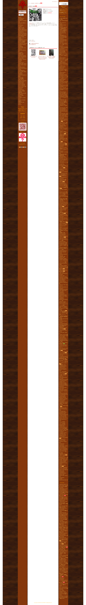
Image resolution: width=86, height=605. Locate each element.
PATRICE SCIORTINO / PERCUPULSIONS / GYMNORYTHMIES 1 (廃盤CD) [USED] (63, 535)
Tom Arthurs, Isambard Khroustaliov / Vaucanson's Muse (63, 390)
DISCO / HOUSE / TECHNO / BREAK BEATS (22, 29)
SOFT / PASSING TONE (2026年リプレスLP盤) (63, 224)
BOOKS (20, 96)
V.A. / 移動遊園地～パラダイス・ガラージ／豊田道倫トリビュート (63, 313)
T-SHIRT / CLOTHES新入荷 (22, 21)
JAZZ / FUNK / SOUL (22, 47)
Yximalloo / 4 (62, 431)
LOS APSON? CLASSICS (20, 26)
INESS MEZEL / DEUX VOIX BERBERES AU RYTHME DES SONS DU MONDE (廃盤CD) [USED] (63, 490)
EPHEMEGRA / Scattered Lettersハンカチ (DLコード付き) (63, 97)
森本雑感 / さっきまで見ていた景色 (63, 213)
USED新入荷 (21, 19)
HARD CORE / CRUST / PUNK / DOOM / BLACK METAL (22, 64)
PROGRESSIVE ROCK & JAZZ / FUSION (22, 36)
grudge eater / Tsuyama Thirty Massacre (63, 170)
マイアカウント (55, 1)
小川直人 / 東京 (62, 310)
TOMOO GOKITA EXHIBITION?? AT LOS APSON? (63, 463)
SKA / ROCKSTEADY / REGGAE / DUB (22, 58)
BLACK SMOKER (22, 84)
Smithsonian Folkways (22, 44)
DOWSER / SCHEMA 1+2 (63, 190)
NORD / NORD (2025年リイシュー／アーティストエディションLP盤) (63, 261)
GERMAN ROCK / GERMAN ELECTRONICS (22, 68)
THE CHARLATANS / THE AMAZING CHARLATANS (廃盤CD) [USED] (63, 510)
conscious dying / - (63, 422)
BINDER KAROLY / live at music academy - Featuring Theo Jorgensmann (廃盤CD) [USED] (63, 486)
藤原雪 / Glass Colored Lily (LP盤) (63, 404)
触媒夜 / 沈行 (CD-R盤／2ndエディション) (63, 222)
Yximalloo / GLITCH (63, 432)
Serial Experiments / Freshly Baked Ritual (62, 234)
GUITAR (20, 60)
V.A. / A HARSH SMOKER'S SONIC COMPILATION (62, 424)
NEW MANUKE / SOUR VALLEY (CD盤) (63, 336)
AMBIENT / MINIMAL (22, 59)
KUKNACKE (21, 77)
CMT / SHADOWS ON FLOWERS (63, 274)
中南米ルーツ (21, 38)
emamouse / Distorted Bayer (62, 442)
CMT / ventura (62, 272)
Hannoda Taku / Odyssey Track (63, 476)
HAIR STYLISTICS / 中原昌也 (22, 76)
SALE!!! (20, 104)
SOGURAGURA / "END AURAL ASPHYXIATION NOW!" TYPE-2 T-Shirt (63, 114)
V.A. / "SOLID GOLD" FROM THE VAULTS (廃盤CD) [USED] (63, 588)
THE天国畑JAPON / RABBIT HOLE (62, 326)
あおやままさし (21, 62)
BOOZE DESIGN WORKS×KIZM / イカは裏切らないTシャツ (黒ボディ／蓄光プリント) (63, 59)
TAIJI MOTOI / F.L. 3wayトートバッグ (63, 163)
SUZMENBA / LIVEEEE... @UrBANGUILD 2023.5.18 (63, 478)
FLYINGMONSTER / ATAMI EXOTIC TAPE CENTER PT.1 (63, 37)
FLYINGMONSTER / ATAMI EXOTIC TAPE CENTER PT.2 (63, 40)
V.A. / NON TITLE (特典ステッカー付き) (63, 352)
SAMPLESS (21, 94)
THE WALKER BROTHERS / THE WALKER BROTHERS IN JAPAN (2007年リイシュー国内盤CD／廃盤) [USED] (63, 551)
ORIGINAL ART (21, 102)
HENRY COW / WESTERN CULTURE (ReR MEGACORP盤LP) (63, 383)
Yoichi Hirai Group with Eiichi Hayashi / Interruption (63, 324)
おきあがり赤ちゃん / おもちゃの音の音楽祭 (63, 428)
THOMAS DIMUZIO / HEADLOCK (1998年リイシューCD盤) (63, 248)
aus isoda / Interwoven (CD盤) (63, 264)
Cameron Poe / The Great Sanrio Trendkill (63, 117)
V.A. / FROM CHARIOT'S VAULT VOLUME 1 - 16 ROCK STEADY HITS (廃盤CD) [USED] (63, 592)
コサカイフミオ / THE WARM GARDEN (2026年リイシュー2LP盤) (63, 193)
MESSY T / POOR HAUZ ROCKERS (62, 143)
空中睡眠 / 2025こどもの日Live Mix (63, 200)
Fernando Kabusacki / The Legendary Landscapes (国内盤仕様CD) (63, 267)
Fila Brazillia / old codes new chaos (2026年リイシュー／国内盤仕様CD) (63, 174)
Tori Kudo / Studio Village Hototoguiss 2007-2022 (63, 430)
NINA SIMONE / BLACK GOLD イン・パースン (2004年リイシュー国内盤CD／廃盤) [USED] (63, 567)
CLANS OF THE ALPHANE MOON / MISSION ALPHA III (62, 396)
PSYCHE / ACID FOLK (22, 33)
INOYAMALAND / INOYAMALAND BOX (63, 339)
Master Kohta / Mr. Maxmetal (62, 23)
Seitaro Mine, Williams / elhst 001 (63, 331)
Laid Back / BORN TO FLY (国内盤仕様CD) (63, 28)
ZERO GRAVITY (21, 81)
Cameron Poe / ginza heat (63, 171)
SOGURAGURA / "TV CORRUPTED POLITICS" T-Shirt (63, 111)
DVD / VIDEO (21, 95)
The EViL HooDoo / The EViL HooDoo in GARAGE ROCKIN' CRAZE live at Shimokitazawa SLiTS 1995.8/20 (63, 204)
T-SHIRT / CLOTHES (22, 97)
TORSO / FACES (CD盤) (64, 334)
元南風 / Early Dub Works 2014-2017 (63, 319)
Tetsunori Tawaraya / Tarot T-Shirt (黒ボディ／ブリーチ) (63, 89)
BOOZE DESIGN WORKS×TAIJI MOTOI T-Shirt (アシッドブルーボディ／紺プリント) (63, 64)
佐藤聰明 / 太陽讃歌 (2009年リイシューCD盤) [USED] (63, 575)
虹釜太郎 (20, 92)
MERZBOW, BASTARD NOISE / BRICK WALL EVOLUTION (63, 290)
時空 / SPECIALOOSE (22, 93)
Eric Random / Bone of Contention (63, 322)
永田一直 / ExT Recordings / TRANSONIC (22, 80)
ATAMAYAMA (21, 89)
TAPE (20, 103)
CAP (19, 98)
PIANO (20, 61)
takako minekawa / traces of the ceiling (63, 354)
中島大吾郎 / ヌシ (63, 35)
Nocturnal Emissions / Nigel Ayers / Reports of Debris (63, 369)
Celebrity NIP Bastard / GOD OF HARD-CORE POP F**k (63, 346)
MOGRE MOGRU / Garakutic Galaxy (62, 474)
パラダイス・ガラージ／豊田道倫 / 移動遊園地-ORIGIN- (63, 316)
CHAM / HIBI (62, 275)
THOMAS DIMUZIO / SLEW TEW (63, 255)
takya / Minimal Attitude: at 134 (63, 21)
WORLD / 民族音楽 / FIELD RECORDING (22, 42)
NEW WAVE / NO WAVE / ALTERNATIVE (22, 31)
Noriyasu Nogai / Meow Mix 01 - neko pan (63, 124)
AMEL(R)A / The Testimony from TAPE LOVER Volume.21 (62, 435)
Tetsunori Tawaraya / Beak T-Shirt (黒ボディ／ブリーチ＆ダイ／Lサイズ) (63, 86)
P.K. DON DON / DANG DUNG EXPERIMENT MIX (63, 349)
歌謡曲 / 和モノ (21, 53)
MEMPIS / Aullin (37, 3)
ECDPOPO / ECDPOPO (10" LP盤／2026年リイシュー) (63, 120)
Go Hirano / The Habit (63, 265)
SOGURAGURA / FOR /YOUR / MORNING (63, 108)
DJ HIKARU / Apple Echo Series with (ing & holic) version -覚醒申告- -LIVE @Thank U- (63, 101)
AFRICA (20, 45)
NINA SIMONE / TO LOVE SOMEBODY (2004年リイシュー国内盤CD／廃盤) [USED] (63, 572)
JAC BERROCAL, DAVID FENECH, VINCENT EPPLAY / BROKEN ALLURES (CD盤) (63, 281)
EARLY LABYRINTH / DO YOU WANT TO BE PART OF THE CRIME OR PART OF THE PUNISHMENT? (63, 469)
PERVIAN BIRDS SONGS (62, 466)
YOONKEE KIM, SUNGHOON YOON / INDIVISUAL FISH (62, 412)
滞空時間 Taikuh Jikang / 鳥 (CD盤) (63, 341)
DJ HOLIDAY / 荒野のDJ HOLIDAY (63, 146)
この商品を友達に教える (34, 43)
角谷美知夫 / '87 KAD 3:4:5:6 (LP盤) (63, 328)
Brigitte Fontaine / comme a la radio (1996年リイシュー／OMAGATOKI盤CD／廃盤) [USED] (63, 530)
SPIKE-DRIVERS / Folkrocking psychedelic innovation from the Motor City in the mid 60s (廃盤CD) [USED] (63, 518)
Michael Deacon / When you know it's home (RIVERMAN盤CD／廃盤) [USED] (63, 503)
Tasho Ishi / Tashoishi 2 (63, 306)
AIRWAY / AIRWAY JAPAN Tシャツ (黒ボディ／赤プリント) (63, 132)
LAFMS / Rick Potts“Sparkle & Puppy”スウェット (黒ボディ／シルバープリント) (63, 166)
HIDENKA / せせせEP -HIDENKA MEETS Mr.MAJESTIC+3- (63, 400)
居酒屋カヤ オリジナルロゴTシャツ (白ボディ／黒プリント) (63, 149)
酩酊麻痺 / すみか (63, 364)
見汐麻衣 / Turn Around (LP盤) (63, 231)
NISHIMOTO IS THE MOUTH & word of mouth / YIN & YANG (63, 215)
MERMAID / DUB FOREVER (62, 181)
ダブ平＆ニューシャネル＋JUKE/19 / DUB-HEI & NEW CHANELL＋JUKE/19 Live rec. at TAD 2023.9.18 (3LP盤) (63, 49)
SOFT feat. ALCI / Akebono (62, 226)
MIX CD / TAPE (21, 27)
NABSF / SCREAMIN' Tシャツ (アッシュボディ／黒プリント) (63, 129)
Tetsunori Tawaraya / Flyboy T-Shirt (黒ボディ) (63, 92)
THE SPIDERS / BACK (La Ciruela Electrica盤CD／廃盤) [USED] (63, 522)
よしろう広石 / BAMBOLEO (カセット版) (63, 457)
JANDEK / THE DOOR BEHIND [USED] (63, 500)
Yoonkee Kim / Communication (61, 444)
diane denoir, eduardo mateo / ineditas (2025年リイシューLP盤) (63, 239)
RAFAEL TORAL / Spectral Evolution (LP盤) (63, 242)
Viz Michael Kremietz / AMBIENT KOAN (63, 367)
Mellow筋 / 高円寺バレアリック (22, 24)
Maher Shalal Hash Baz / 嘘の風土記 (63, 271)
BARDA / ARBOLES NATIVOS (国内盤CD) (63, 30)
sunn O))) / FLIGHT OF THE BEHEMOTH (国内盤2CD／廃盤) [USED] (63, 546)
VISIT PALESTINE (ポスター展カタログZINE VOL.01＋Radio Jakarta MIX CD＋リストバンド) (63, 416)
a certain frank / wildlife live (63, 333)
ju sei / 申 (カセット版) (63, 122)
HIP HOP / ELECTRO (22, 55)
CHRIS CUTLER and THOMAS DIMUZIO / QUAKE (63, 252)
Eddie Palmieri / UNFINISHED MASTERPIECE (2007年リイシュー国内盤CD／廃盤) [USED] (63, 580)
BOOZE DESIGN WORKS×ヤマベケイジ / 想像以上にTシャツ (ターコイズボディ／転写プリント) (63, 54)
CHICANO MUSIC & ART (22, 51)
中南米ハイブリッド (22, 37)
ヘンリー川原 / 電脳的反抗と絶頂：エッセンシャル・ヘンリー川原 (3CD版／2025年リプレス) (63, 361)
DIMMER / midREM (63, 258)
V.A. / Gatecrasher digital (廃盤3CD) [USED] (63, 506)
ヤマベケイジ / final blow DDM (62, 452)
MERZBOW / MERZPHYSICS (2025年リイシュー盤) (63, 299)
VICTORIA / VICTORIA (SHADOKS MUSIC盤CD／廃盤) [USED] (63, 597)
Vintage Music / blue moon (23, 43)
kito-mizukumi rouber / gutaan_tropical (63, 388)
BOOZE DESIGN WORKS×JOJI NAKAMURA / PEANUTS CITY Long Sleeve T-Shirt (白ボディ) (63, 81)
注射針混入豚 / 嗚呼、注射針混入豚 (63, 155)
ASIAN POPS (21, 54)
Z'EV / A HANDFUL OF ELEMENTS (63, 288)
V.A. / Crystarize (62, 421)
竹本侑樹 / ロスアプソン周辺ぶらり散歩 (63, 454)
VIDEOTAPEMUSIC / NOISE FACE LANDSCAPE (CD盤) (63, 178)
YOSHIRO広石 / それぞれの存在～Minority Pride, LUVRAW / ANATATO (63, 459)
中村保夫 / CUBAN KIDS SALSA (62, 126)
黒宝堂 (20, 101)
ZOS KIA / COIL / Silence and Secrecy (63, 285)
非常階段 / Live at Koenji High (63, 153)
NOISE (20, 69)
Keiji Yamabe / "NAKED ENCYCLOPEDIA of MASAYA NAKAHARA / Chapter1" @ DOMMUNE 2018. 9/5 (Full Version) (63, 448)
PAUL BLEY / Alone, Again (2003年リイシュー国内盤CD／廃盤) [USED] (63, 526)
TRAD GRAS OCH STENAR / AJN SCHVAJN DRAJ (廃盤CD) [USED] (63, 513)
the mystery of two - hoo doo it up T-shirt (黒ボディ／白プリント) (63, 159)
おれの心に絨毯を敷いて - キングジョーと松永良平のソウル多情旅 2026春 (63, 187)
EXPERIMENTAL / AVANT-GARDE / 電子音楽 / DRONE (22, 71)
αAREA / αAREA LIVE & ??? (63, 406)
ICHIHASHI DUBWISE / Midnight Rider (63, 386)
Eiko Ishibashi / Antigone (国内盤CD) (63, 343)
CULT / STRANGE (22, 85)
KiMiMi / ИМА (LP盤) (63, 198)
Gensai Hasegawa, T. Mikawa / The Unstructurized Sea (63, 196)
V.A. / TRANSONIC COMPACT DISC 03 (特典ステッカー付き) (63, 372)
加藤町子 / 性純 (62, 232)
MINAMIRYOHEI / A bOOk (63, 420)
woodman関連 (21, 78)
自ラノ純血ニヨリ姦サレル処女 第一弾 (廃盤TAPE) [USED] (51, 57)
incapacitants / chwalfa (63, 276)
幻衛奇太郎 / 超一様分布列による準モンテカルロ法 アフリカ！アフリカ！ (63, 140)
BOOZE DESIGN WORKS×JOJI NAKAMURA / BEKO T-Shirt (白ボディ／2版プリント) (63, 69)
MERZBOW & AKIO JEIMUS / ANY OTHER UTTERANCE (63, 296)
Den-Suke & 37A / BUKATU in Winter (62, 440)
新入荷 (20, 17)
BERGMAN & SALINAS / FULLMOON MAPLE (63, 380)
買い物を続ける (33, 44)
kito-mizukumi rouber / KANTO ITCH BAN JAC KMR (63, 409)
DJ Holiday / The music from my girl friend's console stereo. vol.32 (63, 219)
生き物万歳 (21, 46)
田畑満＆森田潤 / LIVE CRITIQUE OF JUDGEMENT (63, 136)
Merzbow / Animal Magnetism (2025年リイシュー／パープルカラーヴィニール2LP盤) (63, 303)
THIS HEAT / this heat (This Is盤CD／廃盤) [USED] (63, 542)
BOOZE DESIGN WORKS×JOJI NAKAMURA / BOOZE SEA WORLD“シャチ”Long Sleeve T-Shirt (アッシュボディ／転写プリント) (63, 75)
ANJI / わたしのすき (63, 147)
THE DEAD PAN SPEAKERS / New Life (62, 157)
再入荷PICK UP (21, 18)
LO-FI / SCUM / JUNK (22, 86)
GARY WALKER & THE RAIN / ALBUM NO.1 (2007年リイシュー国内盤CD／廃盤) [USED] (63, 557)
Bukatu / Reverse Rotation (64, 437)
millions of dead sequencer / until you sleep (63, 237)
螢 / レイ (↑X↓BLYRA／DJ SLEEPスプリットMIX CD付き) (63, 308)
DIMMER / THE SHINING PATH (62, 257)
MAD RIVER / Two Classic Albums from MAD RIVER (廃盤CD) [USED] (63, 538)
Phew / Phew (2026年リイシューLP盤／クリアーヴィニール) (63, 44)
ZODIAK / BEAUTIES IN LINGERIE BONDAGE (63, 394)
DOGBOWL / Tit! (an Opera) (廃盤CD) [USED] (63, 497)
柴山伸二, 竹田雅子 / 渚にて (63, 246)
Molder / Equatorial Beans (64, 207)
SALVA (32, 41)
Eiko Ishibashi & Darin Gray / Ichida (63, 378)
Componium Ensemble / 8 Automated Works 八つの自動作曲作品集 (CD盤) (63, 357)
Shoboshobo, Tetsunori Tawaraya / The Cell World (63, 95)
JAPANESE (21, 52)
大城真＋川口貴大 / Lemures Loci (62, 376)
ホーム (29, 3)
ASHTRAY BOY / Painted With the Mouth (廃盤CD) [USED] (63, 494)
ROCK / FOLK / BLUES (23, 34)
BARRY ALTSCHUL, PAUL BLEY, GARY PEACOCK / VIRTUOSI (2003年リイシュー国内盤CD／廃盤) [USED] (63, 562)
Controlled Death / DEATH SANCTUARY (63, 183)
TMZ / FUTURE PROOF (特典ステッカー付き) (63, 229)
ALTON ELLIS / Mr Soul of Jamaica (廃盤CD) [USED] (63, 584)
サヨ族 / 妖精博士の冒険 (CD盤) (63, 19)
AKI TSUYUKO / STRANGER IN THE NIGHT (62, 33)
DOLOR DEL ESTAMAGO (20, 88)
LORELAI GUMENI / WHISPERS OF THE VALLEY (63, 210)
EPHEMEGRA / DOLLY (64, 402)
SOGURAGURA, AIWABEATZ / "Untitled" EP (63, 105)
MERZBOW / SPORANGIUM (61, 293)
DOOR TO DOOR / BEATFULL (62, 26)
